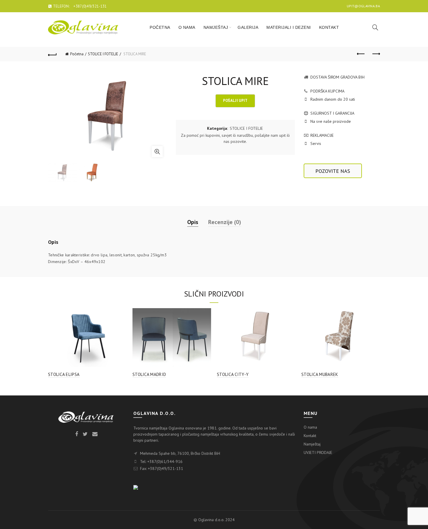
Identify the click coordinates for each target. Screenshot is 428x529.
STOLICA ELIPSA (63, 374)
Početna (77, 54)
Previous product (361, 54)
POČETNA (160, 27)
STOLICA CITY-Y (233, 374)
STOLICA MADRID (149, 374)
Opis (192, 222)
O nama (310, 427)
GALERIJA (248, 27)
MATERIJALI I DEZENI (288, 27)
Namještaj (312, 444)
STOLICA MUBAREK (319, 374)
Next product (375, 54)
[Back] (52, 54)
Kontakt (310, 435)
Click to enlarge (157, 151)
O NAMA (186, 27)
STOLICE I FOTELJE (103, 54)
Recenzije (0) (224, 222)
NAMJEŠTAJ (216, 27)
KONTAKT (329, 27)
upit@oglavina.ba (363, 6)
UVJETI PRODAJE (318, 452)
